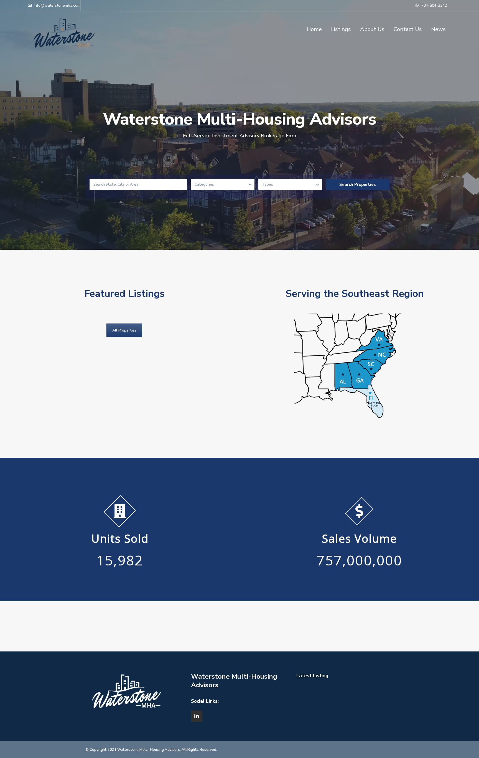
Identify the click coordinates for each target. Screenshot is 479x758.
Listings (341, 29)
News (438, 29)
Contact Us (408, 29)
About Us (372, 29)
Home (314, 29)
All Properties (124, 330)
